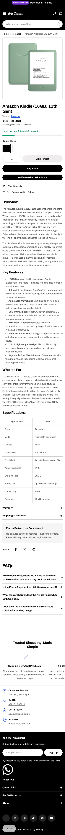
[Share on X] (24, 549)
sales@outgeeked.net (19, 714)
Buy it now (32, 168)
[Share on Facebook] (15, 549)
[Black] (6, 148)
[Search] (58, 24)
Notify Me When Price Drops (32, 177)
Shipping (6, 124)
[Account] (55, 13)
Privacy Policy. (54, 761)
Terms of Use (38, 761)
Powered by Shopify (33, 829)
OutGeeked (16, 829)
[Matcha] (16, 148)
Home (5, 34)
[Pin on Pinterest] (33, 549)
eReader (16, 34)
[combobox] (32, 24)
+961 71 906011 (16, 704)
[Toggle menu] (4, 13)
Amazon (15, 116)
